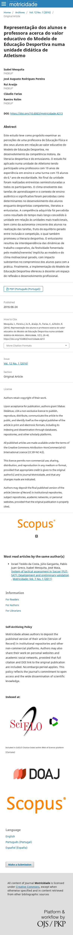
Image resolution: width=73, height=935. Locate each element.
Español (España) (16, 847)
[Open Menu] (3, 3)
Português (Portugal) (19, 842)
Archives (20, 12)
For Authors (12, 605)
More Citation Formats (19, 345)
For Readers (12, 599)
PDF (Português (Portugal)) (24, 289)
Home (7, 12)
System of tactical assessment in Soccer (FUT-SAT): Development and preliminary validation (40, 573)
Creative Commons (27, 887)
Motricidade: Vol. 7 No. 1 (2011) (32, 579)
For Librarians (13, 610)
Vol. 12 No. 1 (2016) (40, 12)
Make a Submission (19, 864)
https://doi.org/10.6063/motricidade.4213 (36, 113)
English (10, 836)
